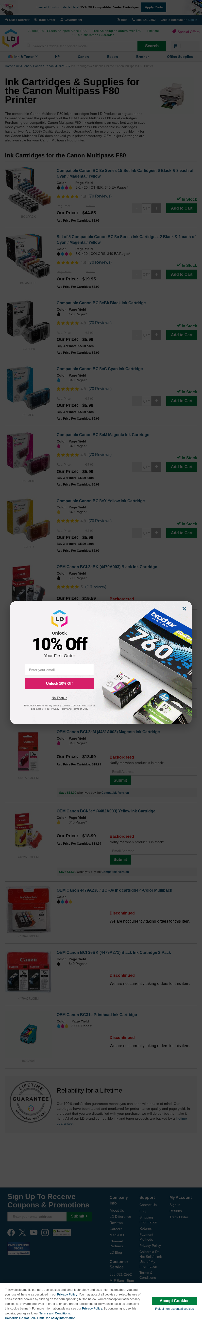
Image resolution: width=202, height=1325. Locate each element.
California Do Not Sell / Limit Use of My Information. (40, 1318)
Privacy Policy (67, 1294)
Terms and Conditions (54, 1313)
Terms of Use (79, 708)
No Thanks (59, 698)
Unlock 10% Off (59, 683)
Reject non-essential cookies (174, 1308)
